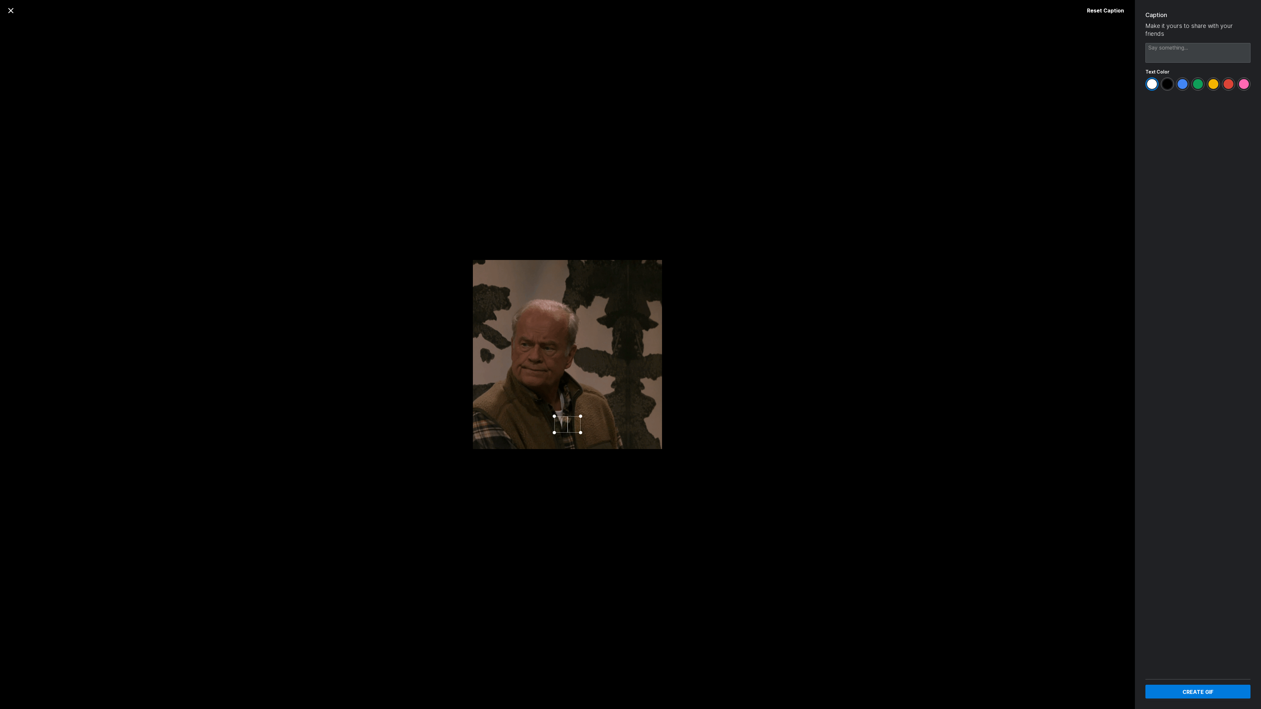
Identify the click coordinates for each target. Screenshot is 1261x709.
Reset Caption (1105, 10)
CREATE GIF (1198, 692)
